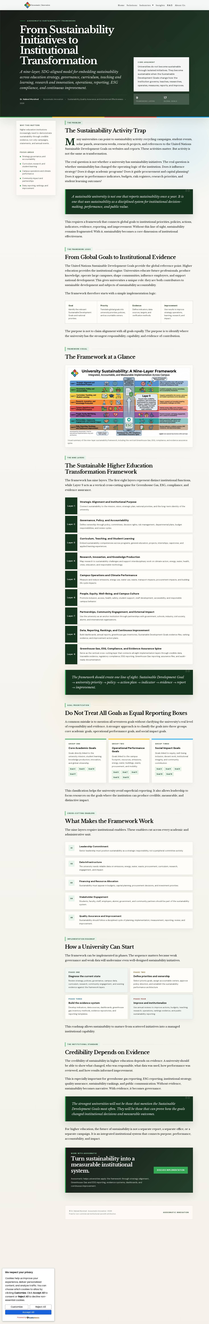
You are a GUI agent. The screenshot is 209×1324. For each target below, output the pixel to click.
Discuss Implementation (171, 1170)
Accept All (28, 1312)
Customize (17, 1306)
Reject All (40, 1306)
